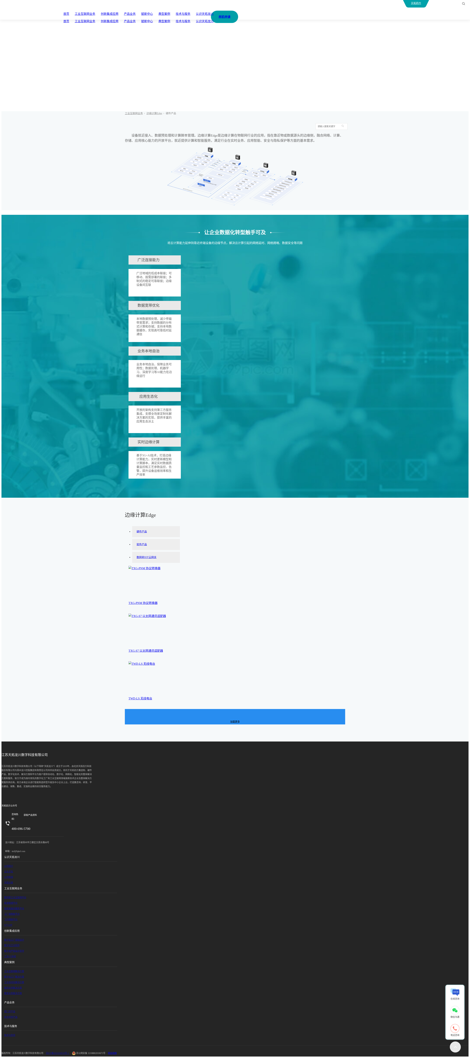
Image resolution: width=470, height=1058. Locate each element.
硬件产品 (142, 531)
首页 (66, 13)
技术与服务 (183, 13)
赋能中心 (147, 13)
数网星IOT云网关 (146, 557)
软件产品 (142, 544)
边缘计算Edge (154, 113)
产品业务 (130, 13)
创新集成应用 (109, 13)
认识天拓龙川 (205, 13)
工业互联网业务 (85, 13)
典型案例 (164, 13)
